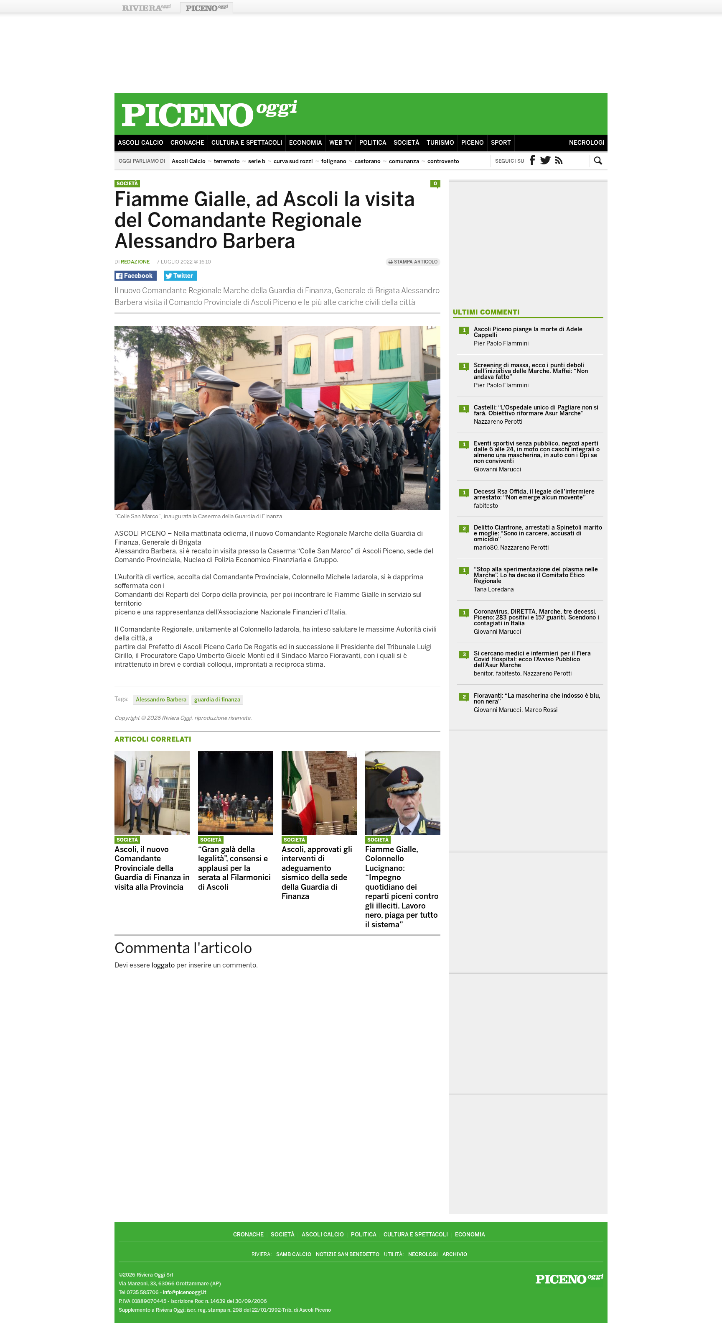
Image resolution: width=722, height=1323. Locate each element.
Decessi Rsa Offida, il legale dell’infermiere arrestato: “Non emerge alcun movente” (534, 494)
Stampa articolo (415, 262)
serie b (256, 161)
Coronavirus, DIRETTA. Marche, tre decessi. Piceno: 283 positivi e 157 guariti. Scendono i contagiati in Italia (536, 617)
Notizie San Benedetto (347, 1254)
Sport (501, 142)
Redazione (135, 262)
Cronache (187, 142)
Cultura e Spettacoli (246, 142)
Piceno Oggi (206, 7)
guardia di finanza (217, 699)
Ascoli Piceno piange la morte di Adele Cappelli (528, 332)
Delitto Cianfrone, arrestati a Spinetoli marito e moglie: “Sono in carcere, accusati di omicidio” (538, 533)
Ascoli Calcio (140, 142)
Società (406, 142)
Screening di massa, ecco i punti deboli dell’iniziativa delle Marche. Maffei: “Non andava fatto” (531, 371)
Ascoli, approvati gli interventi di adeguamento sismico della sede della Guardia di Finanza (317, 873)
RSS (559, 161)
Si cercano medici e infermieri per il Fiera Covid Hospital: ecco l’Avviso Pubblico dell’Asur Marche (532, 659)
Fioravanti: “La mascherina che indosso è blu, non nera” (537, 698)
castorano (368, 161)
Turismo (440, 142)
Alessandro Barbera (161, 699)
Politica (372, 142)
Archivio (454, 1254)
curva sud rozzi (293, 161)
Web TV (340, 142)
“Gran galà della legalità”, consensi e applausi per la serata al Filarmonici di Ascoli (234, 868)
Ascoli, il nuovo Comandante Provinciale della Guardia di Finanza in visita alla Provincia (152, 868)
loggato (163, 965)
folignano (333, 161)
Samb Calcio (293, 1254)
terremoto (227, 161)
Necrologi (586, 142)
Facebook (532, 161)
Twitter (545, 161)
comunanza (404, 161)
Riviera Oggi (146, 7)
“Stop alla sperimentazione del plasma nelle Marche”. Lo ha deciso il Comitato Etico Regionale (536, 575)
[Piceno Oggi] (209, 128)
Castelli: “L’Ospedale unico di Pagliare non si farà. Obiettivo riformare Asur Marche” (536, 410)
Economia (305, 142)
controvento (443, 161)
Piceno (472, 142)
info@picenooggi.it (184, 1292)
